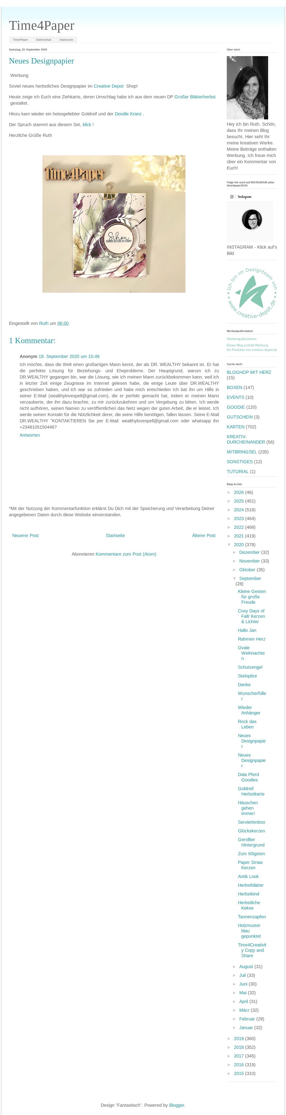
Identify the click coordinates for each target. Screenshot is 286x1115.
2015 (239, 1073)
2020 (239, 544)
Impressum (66, 39)
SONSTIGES (240, 461)
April (244, 1001)
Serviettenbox (251, 822)
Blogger (176, 1105)
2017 (239, 1056)
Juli (243, 975)
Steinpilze (247, 675)
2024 (239, 509)
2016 (239, 1064)
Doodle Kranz (129, 113)
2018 (239, 1047)
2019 (239, 1038)
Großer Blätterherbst (196, 96)
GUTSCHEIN (240, 417)
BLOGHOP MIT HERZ (249, 372)
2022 (239, 527)
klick (88, 124)
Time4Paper (41, 25)
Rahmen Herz (251, 639)
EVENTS (235, 397)
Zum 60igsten (251, 853)
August (246, 966)
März (245, 1010)
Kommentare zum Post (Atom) (126, 554)
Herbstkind (248, 893)
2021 (239, 535)
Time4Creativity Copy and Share (252, 950)
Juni (244, 984)
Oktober (248, 569)
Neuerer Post (25, 535)
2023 (239, 518)
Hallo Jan (247, 630)
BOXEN (234, 387)
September (250, 578)
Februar (247, 1018)
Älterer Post (204, 535)
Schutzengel (250, 667)
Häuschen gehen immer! (248, 808)
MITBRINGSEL (242, 451)
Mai (243, 992)
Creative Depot (109, 86)
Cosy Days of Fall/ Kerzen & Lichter (251, 616)
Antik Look (248, 876)
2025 (239, 501)
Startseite (115, 535)
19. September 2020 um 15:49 (69, 356)
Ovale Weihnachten (251, 653)
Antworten (30, 435)
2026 (239, 492)
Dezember (250, 552)
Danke (244, 684)
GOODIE (236, 407)
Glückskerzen (251, 830)
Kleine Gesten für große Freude (252, 597)
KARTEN (235, 426)
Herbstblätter (251, 885)
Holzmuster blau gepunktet (249, 931)
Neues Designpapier (252, 741)
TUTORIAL (238, 471)
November (250, 561)
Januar (246, 1027)
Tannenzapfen (252, 916)
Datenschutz (43, 39)
